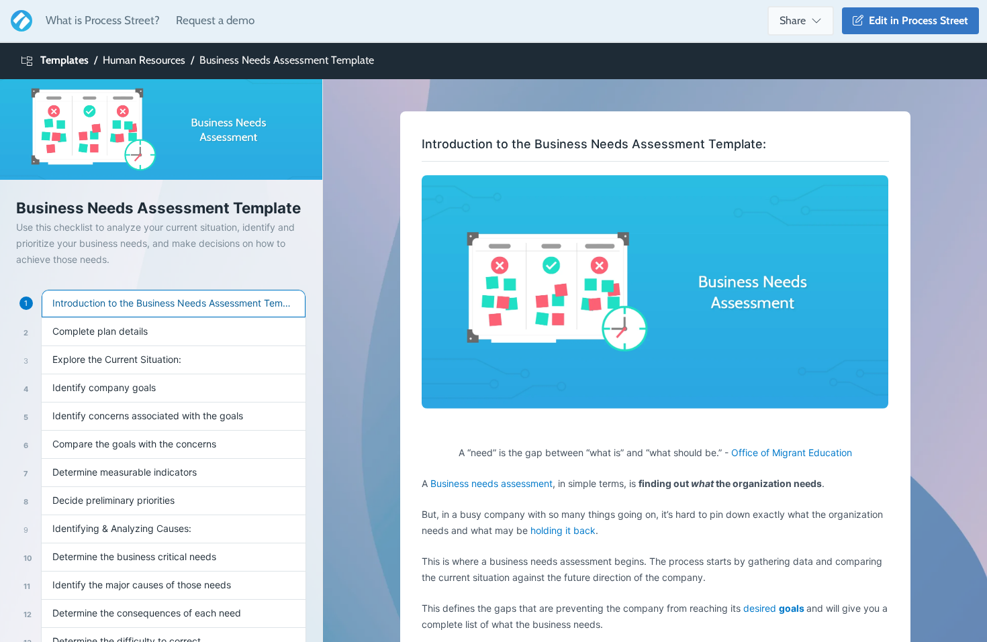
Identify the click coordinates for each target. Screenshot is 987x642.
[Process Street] (19, 21)
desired (773, 608)
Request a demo (215, 20)
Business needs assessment (491, 483)
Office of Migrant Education (791, 452)
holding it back (563, 530)
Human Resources (144, 60)
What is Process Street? (103, 20)
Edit (915, 20)
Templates (64, 60)
